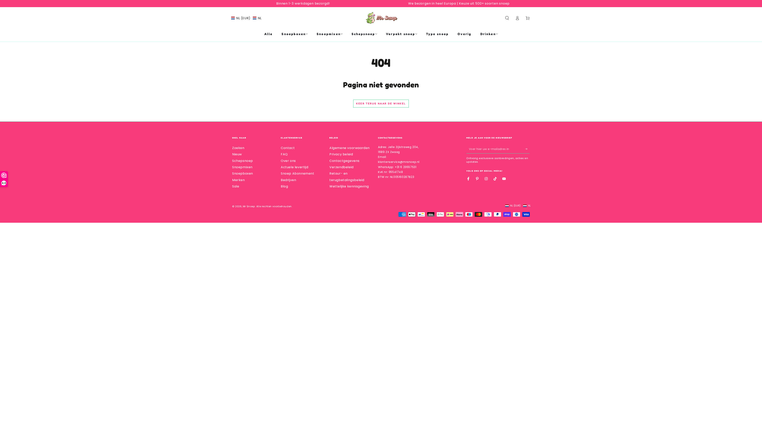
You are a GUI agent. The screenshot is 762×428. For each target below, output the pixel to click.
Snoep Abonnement (297, 173)
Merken (238, 180)
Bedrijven (288, 180)
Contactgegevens (344, 161)
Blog (284, 186)
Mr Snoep (249, 206)
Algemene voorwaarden (349, 148)
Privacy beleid (341, 154)
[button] (246, 18)
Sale (235, 186)
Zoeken (238, 148)
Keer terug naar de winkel (381, 103)
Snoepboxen (242, 173)
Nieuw (237, 154)
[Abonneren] (527, 149)
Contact (288, 148)
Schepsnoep (242, 161)
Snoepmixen (242, 167)
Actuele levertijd (294, 167)
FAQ (284, 154)
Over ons (288, 161)
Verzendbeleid (341, 167)
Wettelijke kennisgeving (349, 186)
